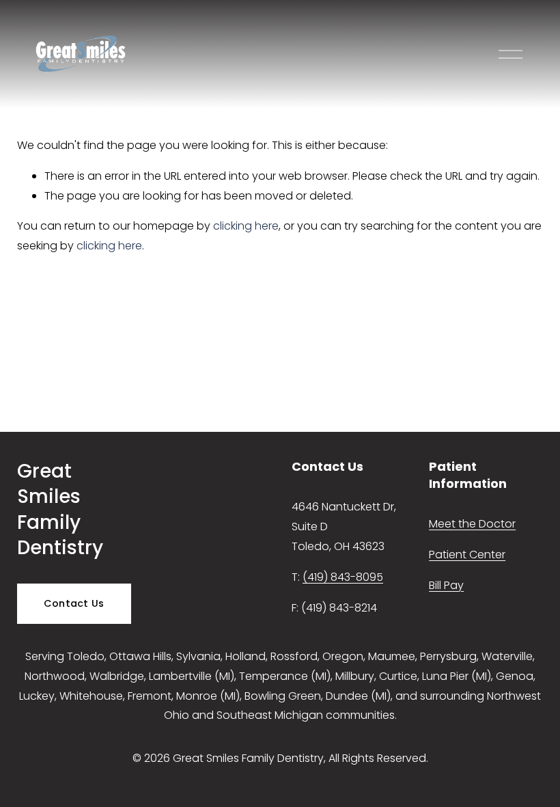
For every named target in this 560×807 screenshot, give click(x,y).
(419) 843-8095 (343, 577)
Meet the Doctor (472, 524)
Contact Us (74, 603)
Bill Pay (446, 585)
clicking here (246, 226)
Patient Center (467, 554)
